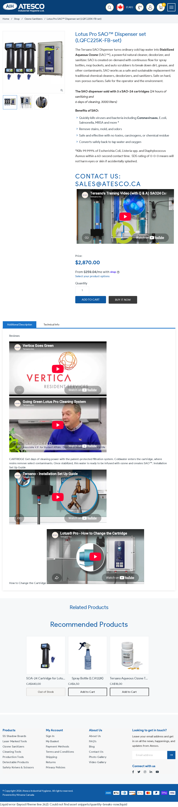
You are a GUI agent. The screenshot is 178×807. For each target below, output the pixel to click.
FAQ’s (92, 741)
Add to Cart (87, 691)
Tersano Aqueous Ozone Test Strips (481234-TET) (143, 678)
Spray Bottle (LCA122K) (87, 678)
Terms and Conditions (60, 751)
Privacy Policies (55, 767)
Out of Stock (46, 691)
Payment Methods (57, 746)
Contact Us (96, 751)
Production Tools (13, 757)
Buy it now (123, 299)
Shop (17, 19)
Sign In (50, 736)
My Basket (52, 741)
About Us (95, 736)
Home (6, 19)
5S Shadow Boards (14, 736)
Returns (51, 762)
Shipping (51, 757)
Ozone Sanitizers (33, 19)
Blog (92, 746)
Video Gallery (97, 762)
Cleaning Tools (12, 751)
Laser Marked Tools (15, 741)
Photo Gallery (97, 757)
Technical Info (51, 324)
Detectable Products (16, 762)
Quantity (81, 283)
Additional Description (19, 324)
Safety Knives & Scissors (18, 767)
